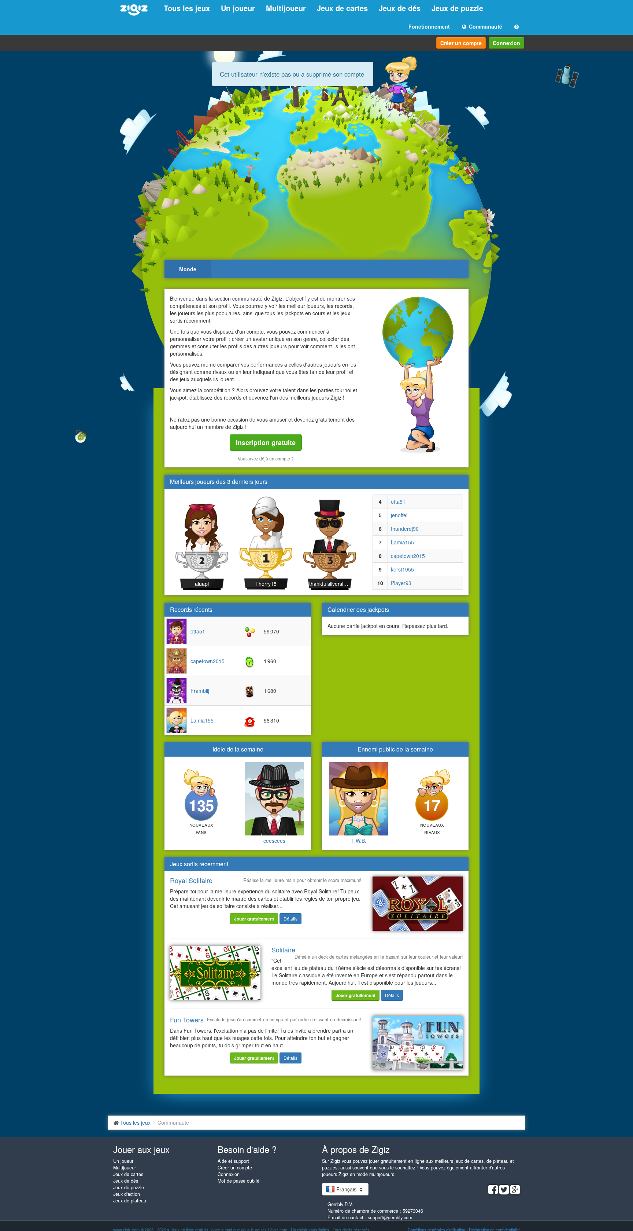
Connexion (506, 43)
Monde (187, 269)
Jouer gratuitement (254, 918)
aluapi (202, 583)
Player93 (401, 583)
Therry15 (266, 583)
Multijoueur (286, 8)
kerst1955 (402, 569)
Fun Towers (187, 1019)
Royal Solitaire (191, 880)
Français (346, 1189)
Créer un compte (461, 43)
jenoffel (399, 515)
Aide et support (233, 1161)
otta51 (398, 501)
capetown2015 (408, 555)
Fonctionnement (429, 26)
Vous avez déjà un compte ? (266, 458)
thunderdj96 (405, 528)
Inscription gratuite (266, 442)
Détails (290, 918)
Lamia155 (402, 542)
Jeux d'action (126, 1194)
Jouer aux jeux (141, 1149)
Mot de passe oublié (238, 1180)
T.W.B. (358, 840)
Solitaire (283, 949)
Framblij (199, 690)
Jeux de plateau (129, 1200)
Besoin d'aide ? (247, 1149)
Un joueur (238, 8)
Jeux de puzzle (457, 8)
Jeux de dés (400, 8)
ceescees (274, 840)
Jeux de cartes (342, 8)
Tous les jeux (187, 8)
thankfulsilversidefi (329, 583)
